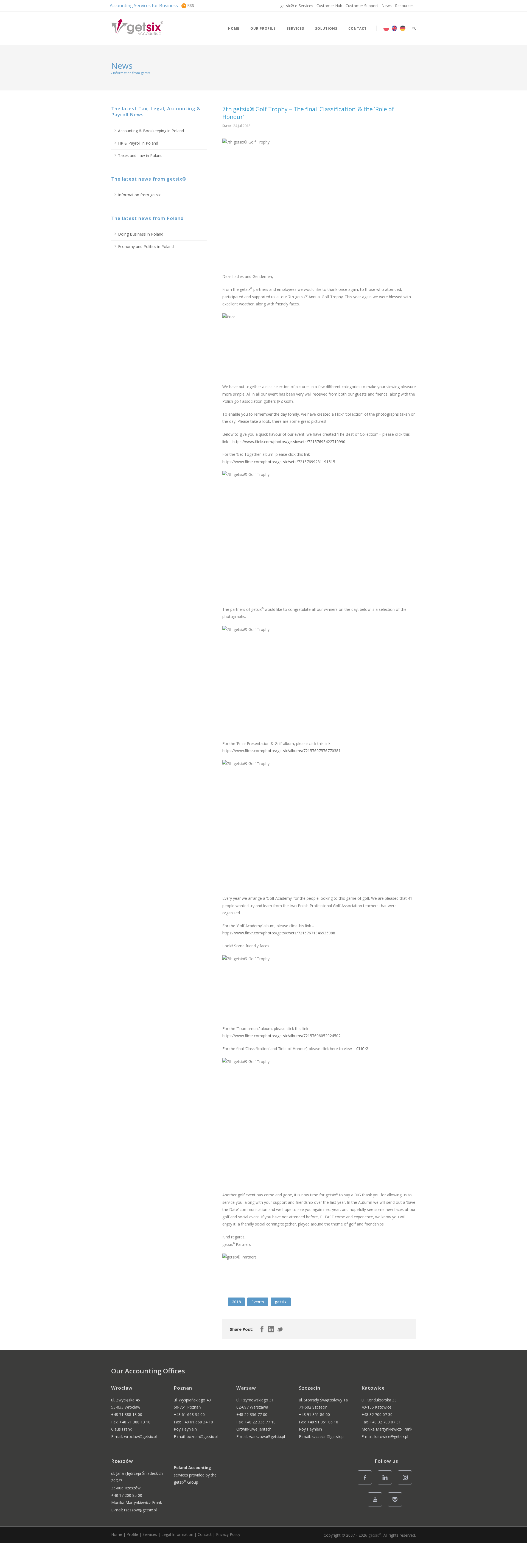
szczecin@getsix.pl (328, 1436)
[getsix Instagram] (406, 1484)
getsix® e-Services (296, 5)
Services (295, 28)
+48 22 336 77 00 (251, 1414)
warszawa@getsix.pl (267, 1436)
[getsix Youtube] (376, 1506)
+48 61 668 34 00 (189, 1414)
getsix (281, 1301)
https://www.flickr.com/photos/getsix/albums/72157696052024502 (281, 1035)
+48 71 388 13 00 (126, 1414)
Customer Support (362, 5)
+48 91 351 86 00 (314, 1414)
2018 (236, 1301)
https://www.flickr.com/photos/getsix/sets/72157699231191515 (278, 461)
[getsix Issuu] (396, 1506)
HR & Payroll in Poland (138, 143)
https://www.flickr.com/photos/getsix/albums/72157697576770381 (281, 750)
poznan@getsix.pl (202, 1436)
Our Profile (263, 28)
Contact (357, 28)
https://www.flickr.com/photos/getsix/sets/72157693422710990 (288, 441)
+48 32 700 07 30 (377, 1414)
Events (257, 1301)
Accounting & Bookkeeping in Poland (151, 130)
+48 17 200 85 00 (126, 1495)
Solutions (326, 28)
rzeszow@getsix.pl (140, 1509)
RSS (190, 5)
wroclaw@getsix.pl (140, 1436)
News (387, 5)
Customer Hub (329, 5)
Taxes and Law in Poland (140, 155)
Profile (132, 1534)
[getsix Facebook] (366, 1484)
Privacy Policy (228, 1534)
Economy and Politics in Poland (146, 246)
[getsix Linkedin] (386, 1484)
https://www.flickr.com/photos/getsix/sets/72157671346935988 (278, 932)
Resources (404, 5)
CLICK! (362, 1048)
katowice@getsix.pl (391, 1436)
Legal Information (177, 1534)
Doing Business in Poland (140, 234)
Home (233, 28)
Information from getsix (139, 194)
